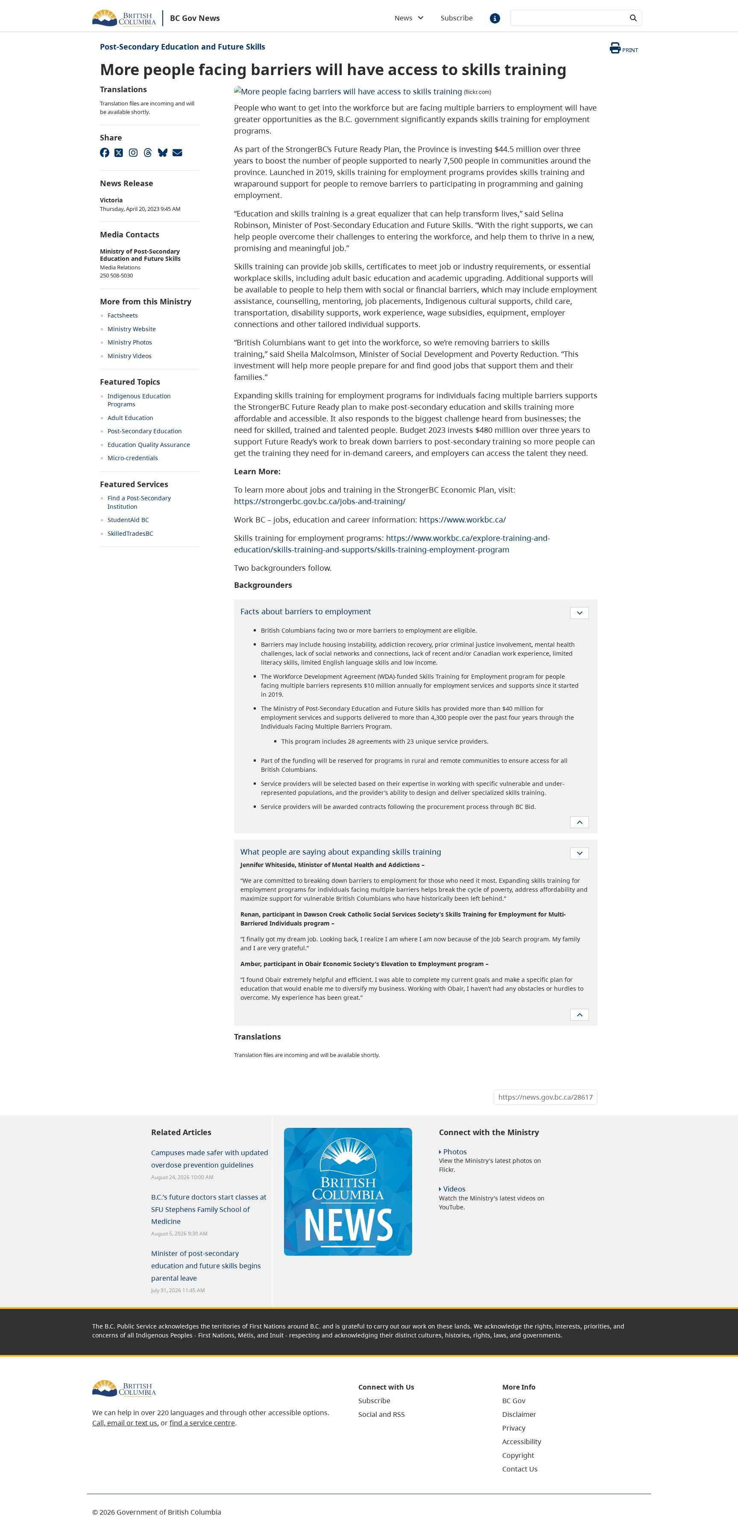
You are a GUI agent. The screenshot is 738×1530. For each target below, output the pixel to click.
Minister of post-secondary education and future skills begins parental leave (206, 1266)
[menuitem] (419, 1401)
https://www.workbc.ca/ (462, 519)
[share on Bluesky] (162, 152)
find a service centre (202, 1423)
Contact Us (520, 1469)
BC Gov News (195, 18)
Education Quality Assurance (149, 445)
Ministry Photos (130, 342)
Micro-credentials (133, 458)
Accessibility (521, 1441)
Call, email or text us (124, 1423)
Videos (454, 1189)
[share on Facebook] (104, 152)
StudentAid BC (128, 520)
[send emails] (177, 152)
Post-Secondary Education (145, 431)
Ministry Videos (130, 356)
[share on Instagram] (133, 152)
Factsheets (123, 315)
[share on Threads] (148, 152)
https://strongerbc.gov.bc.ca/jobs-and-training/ (320, 501)
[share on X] (118, 152)
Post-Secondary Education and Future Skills (182, 46)
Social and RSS (381, 1414)
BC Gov (513, 1400)
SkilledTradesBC (130, 533)
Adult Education (130, 418)
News (406, 18)
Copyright (518, 1455)
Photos (455, 1151)
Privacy (513, 1428)
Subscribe (457, 18)
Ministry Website (132, 329)
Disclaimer (519, 1414)
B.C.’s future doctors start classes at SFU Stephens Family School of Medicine (208, 1209)
